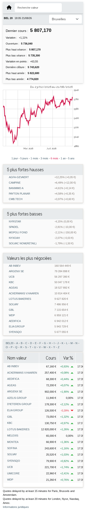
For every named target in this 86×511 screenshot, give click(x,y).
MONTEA (12, 442)
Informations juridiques (16, 507)
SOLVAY (13, 304)
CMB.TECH (15, 199)
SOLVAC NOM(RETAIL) (23, 243)
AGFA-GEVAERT (19, 177)
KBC (11, 282)
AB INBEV (15, 266)
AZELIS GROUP (17, 397)
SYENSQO (15, 332)
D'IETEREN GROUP (19, 404)
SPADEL (14, 227)
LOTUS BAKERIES (20, 299)
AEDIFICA (15, 321)
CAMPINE (15, 182)
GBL (11, 310)
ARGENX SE (16, 271)
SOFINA (12, 448)
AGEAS (13, 287)
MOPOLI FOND (18, 232)
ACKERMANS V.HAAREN (24, 293)
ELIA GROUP (17, 326)
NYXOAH (14, 238)
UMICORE (13, 473)
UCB (11, 277)
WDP (12, 315)
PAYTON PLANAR (19, 193)
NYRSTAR (15, 221)
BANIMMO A (16, 188)
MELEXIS (12, 435)
